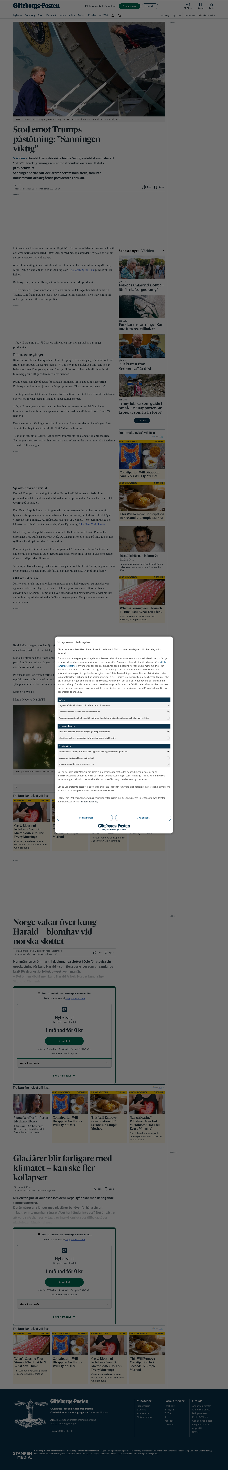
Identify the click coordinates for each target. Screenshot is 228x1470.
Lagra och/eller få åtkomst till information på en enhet (84, 705)
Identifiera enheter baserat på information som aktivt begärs (87, 738)
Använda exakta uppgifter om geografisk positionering (84, 731)
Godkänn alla (143, 817)
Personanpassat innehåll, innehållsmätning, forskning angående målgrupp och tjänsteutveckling (104, 718)
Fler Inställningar (85, 817)
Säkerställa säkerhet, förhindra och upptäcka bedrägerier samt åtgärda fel (93, 751)
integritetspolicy (89, 801)
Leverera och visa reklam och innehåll (76, 757)
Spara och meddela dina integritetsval (76, 764)
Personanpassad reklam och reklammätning (79, 711)
